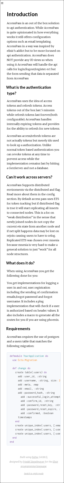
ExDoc (35, 457)
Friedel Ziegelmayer (33, 461)
